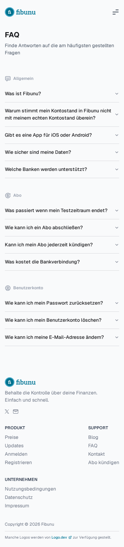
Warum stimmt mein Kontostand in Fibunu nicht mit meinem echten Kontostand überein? (58, 114)
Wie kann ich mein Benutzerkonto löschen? (53, 320)
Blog (93, 437)
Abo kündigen (103, 462)
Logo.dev (59, 537)
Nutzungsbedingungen (30, 489)
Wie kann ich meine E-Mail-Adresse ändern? (54, 337)
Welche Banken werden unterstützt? (46, 169)
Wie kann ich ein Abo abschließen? (44, 227)
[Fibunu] (21, 12)
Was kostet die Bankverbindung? (42, 262)
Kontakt (96, 454)
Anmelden (16, 454)
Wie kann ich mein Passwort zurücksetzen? (54, 303)
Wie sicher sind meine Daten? (38, 152)
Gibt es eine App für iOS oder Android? (48, 135)
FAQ (93, 445)
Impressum (17, 506)
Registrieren (18, 462)
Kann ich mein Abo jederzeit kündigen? (49, 245)
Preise (11, 437)
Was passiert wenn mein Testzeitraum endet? (56, 210)
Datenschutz (19, 497)
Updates (14, 445)
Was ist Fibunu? (23, 93)
